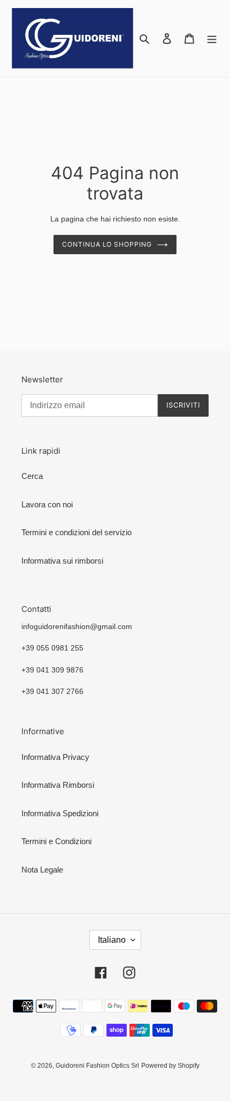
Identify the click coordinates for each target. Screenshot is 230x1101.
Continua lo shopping (107, 244)
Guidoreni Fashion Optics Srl (97, 1065)
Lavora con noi (47, 504)
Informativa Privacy (55, 757)
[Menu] (212, 38)
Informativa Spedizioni (59, 813)
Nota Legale (42, 869)
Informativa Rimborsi (57, 784)
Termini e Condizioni (56, 841)
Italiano (112, 939)
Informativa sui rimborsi (62, 560)
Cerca (32, 476)
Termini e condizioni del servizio (76, 532)
